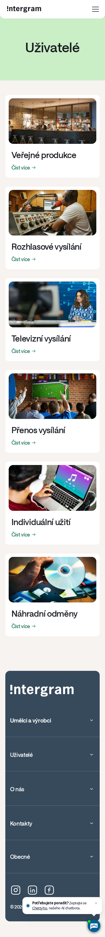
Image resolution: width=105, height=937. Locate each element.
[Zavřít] (96, 903)
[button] (95, 9)
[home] (24, 9)
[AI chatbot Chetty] (94, 926)
